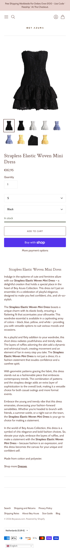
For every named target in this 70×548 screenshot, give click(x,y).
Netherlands (15, 530)
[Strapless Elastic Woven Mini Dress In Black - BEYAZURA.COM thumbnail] (9, 126)
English (13, 546)
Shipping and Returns (25, 508)
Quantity (9, 177)
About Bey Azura (30, 513)
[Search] (13, 17)
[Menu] (6, 16)
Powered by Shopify (35, 518)
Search (7, 508)
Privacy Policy (45, 508)
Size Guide (47, 513)
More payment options (35, 250)
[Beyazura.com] (35, 28)
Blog (58, 513)
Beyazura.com (18, 518)
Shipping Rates (11, 513)
